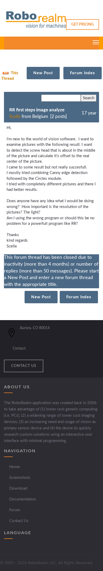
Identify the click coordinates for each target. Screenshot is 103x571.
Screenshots (19, 478)
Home (14, 467)
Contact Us (19, 521)
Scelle (15, 116)
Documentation (22, 499)
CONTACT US (23, 366)
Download (18, 488)
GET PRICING (82, 24)
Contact (19, 348)
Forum (14, 510)
